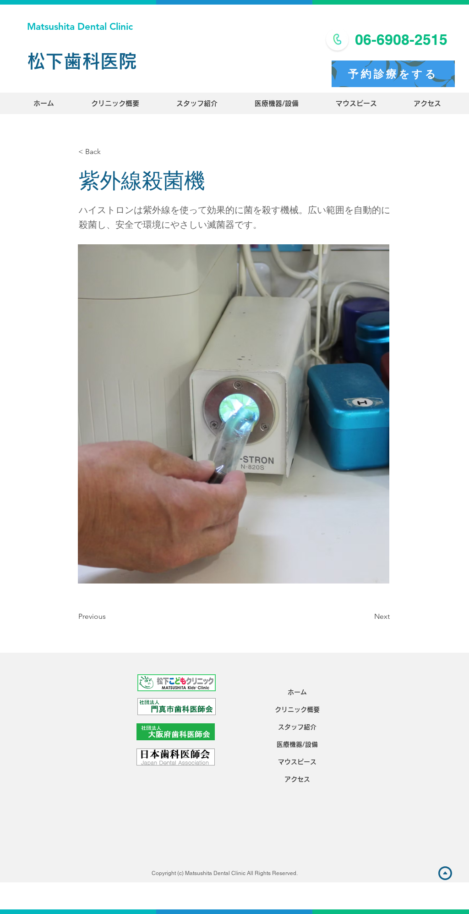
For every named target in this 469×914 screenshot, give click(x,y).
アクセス (297, 779)
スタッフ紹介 (297, 727)
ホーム (297, 692)
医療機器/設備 (297, 744)
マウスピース (297, 762)
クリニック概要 (297, 709)
